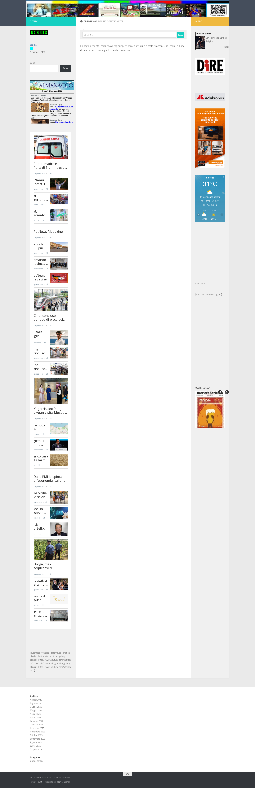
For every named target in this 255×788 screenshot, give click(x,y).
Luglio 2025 (35, 746)
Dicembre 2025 (37, 728)
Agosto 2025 (36, 742)
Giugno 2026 (36, 707)
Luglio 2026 (35, 703)
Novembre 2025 (37, 731)
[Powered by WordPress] (41, 782)
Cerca (32, 63)
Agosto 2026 (36, 699)
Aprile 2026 (35, 714)
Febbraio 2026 (36, 721)
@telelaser (200, 283)
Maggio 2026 (36, 710)
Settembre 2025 (37, 738)
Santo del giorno (203, 33)
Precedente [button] (227, 392)
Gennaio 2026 (36, 724)
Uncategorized (37, 761)
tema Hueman (64, 782)
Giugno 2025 (36, 749)
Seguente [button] (220, 392)
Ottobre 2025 (36, 735)
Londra (33, 45)
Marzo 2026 (35, 717)
